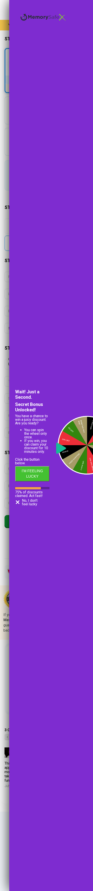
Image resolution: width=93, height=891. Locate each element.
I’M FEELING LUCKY (32, 473)
